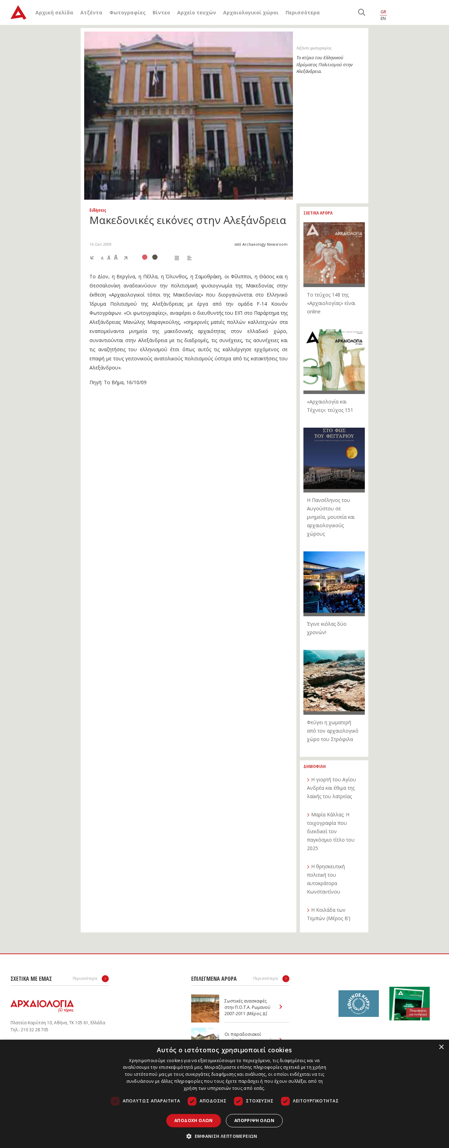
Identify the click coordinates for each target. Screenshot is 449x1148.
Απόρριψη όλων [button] (254, 1120)
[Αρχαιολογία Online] (18, 12)
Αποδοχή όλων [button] (193, 1120)
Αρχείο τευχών (196, 12)
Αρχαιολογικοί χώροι (251, 12)
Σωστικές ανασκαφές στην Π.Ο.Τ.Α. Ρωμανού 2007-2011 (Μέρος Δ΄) (247, 1007)
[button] (224, 1136)
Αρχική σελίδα (54, 12)
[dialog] (224, 1094)
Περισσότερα (303, 12)
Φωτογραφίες (127, 12)
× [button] (441, 1047)
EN (383, 18)
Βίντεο (161, 12)
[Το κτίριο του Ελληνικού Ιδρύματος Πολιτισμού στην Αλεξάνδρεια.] (188, 116)
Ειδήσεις (97, 210)
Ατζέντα (91, 12)
